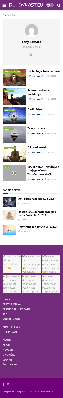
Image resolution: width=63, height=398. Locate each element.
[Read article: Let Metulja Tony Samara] (14, 77)
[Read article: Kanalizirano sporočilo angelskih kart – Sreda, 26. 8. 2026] (9, 215)
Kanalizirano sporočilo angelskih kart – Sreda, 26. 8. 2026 (37, 213)
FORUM (7, 340)
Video (7, 167)
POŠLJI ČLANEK (11, 327)
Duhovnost (10, 110)
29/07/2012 (51, 179)
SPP (5, 314)
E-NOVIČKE (9, 354)
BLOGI (6, 345)
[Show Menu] (4, 5)
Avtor (14, 15)
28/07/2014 (51, 152)
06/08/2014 (51, 133)
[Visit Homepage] (26, 5)
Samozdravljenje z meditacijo (39, 92)
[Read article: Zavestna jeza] (14, 134)
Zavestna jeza (36, 128)
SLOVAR (7, 359)
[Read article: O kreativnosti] (14, 154)
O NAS (6, 299)
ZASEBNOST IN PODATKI (17, 309)
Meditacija (9, 91)
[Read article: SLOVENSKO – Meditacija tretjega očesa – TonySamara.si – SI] (14, 173)
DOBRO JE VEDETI (13, 318)
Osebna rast (10, 148)
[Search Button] (58, 5)
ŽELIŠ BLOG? (10, 364)
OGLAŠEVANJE (11, 332)
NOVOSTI (8, 349)
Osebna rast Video (12, 72)
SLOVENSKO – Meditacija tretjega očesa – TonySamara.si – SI (43, 170)
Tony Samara (36, 76)
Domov (6, 15)
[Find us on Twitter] (8, 384)
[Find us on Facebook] (3, 384)
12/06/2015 (51, 99)
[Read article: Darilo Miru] (14, 115)
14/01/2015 (51, 114)
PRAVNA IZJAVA (12, 304)
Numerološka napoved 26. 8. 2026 (38, 226)
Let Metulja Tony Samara (43, 71)
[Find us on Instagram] (13, 384)
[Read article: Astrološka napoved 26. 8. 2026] (9, 202)
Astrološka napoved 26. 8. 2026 (36, 198)
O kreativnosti (36, 147)
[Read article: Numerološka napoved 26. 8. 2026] (9, 230)
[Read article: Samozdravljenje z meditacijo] (14, 96)
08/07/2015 (51, 76)
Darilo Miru (34, 109)
